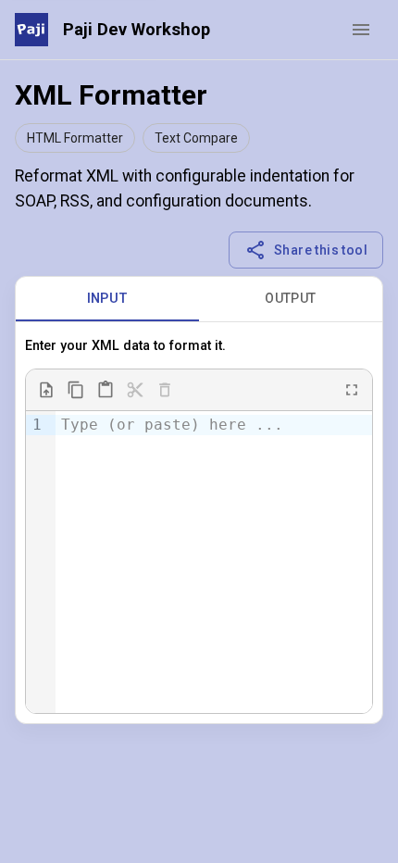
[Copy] (76, 390)
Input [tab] (108, 298)
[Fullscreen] (352, 390)
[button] (75, 138)
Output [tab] (290, 298)
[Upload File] (46, 390)
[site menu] (361, 29)
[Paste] (105, 390)
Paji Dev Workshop (136, 29)
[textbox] (214, 425)
